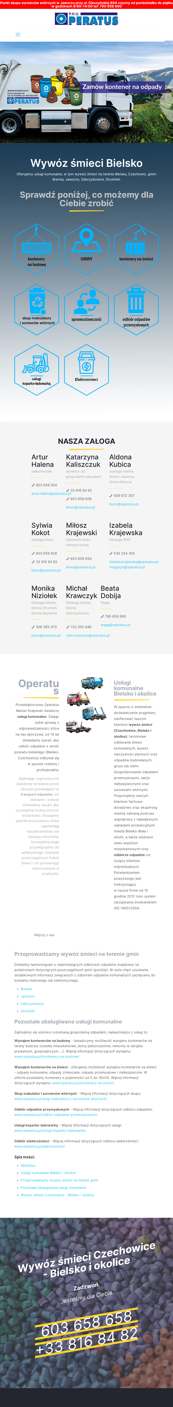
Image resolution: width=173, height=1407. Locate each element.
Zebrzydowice (32, 1003)
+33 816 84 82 (86, 1341)
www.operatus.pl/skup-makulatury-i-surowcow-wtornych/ (60, 1099)
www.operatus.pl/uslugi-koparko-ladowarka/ (50, 1130)
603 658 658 (81, 499)
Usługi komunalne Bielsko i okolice (48, 1173)
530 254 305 (124, 553)
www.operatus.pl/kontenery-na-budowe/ (46, 1056)
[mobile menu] (18, 34)
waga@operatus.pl (115, 625)
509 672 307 (124, 495)
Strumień (28, 1011)
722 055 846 (80, 627)
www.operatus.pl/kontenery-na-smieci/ (83, 1083)
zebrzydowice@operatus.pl (88, 635)
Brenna (26, 989)
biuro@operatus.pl (80, 507)
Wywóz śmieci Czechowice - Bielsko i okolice (57, 1195)
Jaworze (27, 996)
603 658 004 (46, 485)
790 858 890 (115, 616)
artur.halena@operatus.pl (51, 493)
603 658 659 (81, 558)
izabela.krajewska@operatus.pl (134, 562)
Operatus (28, 1165)
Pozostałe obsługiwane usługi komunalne (53, 1187)
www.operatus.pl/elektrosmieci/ (39, 1146)
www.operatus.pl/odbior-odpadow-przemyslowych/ (55, 1114)
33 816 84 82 (81, 490)
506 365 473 (46, 627)
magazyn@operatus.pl (127, 567)
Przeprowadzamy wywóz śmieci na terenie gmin (59, 1180)
